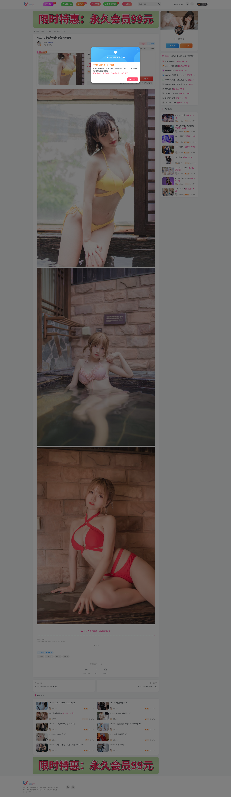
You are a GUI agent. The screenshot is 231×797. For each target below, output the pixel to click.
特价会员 (132, 79)
